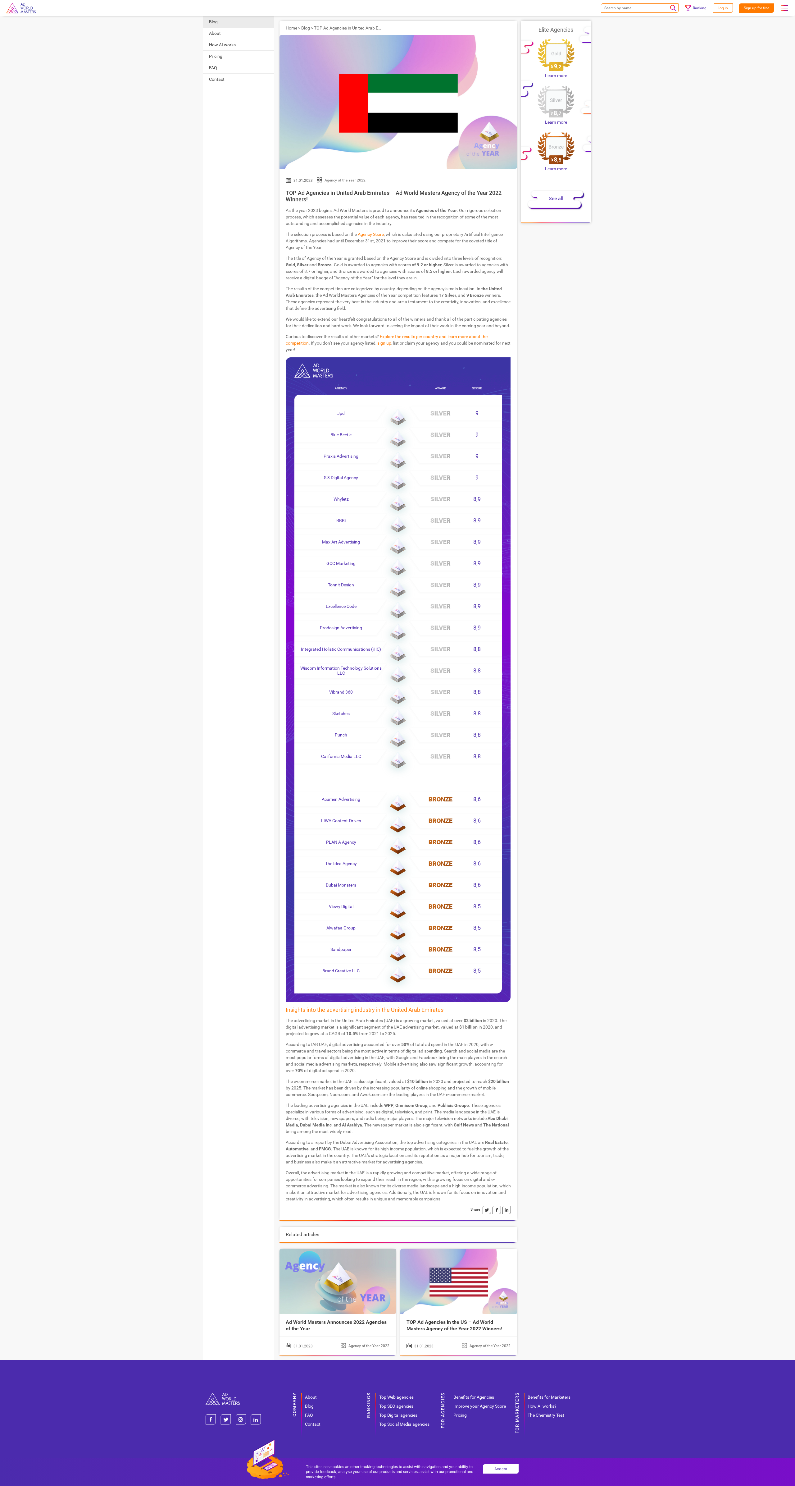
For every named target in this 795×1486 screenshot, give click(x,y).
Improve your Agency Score (479, 1406)
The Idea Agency (341, 863)
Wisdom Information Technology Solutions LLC (341, 671)
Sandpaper (341, 949)
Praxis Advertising (341, 456)
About (215, 33)
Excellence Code (341, 606)
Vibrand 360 (341, 692)
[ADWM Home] (223, 1395)
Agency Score (371, 234)
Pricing (215, 56)
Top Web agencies (396, 1397)
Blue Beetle (341, 434)
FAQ (213, 67)
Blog (213, 21)
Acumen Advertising (341, 799)
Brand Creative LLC (341, 970)
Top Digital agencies (398, 1415)
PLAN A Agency (341, 842)
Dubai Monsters (341, 885)
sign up (384, 343)
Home (291, 27)
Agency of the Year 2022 (345, 180)
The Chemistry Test (546, 1415)
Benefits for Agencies (473, 1397)
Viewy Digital (341, 906)
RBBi (341, 520)
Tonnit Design (341, 584)
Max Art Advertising (341, 541)
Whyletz (341, 499)
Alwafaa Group (341, 927)
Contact (217, 79)
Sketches (341, 713)
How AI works (222, 44)
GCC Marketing (341, 563)
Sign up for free (756, 8)
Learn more (556, 75)
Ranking (699, 8)
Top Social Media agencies (404, 1424)
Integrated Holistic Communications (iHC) (341, 649)
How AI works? (542, 1406)
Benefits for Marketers (549, 1397)
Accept (500, 1468)
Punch (341, 734)
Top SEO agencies (396, 1406)
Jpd (341, 413)
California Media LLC (341, 756)
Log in (723, 8)
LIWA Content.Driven (341, 820)
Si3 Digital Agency (341, 477)
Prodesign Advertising (341, 627)
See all (556, 198)
